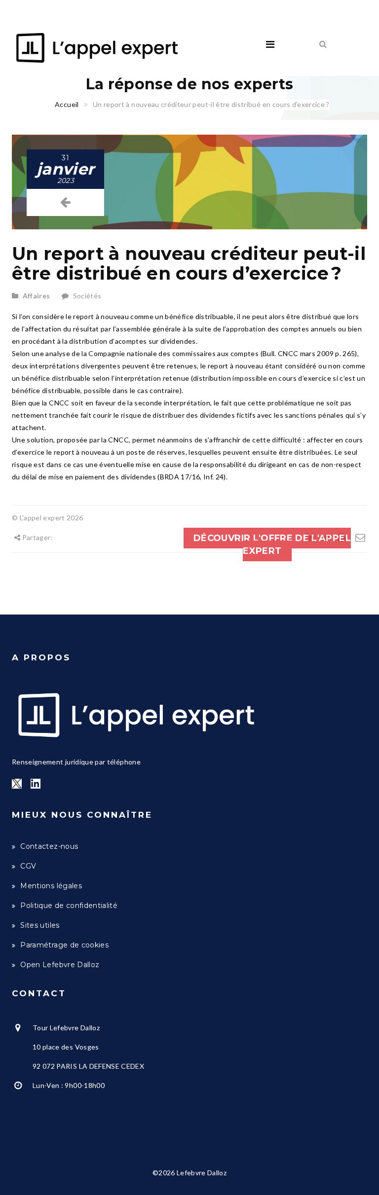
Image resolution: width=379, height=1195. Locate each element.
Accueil (66, 104)
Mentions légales (51, 885)
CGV (28, 866)
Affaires (36, 295)
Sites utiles (39, 925)
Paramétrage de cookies (64, 945)
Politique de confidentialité (68, 905)
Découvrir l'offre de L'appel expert (272, 544)
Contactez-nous (49, 846)
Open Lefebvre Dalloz (59, 964)
